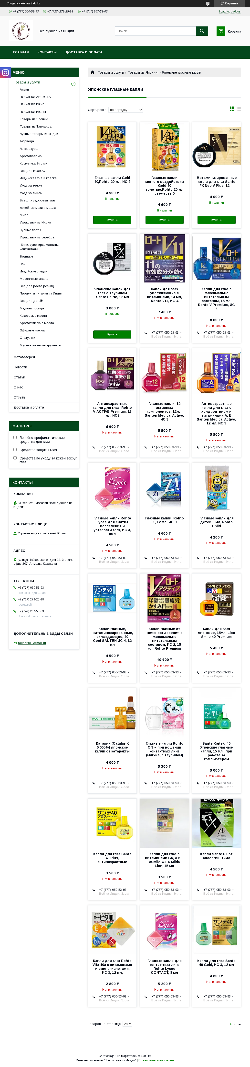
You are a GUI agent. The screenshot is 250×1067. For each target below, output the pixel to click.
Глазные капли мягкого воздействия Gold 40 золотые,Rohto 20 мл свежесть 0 (164, 185)
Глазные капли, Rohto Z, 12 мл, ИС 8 (164, 520)
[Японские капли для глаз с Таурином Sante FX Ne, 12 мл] (112, 258)
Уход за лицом (31, 193)
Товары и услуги (111, 72)
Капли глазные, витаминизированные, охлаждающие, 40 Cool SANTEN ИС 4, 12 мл (112, 636)
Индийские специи (33, 271)
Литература (29, 149)
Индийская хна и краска (38, 178)
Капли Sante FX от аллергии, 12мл (216, 856)
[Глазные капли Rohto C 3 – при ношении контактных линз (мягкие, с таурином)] (164, 712)
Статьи (19, 377)
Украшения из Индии (35, 222)
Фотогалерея (24, 357)
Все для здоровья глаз (37, 200)
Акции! (25, 89)
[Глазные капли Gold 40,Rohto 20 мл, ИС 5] (112, 146)
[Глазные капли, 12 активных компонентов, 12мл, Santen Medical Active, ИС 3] (164, 372)
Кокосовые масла (33, 315)
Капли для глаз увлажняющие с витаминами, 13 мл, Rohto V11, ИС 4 (164, 295)
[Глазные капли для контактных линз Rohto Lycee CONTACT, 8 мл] (164, 929)
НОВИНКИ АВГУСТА (35, 97)
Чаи (22, 264)
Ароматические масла (37, 323)
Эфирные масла (32, 330)
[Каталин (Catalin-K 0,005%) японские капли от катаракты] (112, 712)
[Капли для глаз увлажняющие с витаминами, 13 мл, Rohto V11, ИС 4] (164, 258)
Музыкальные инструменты (40, 345)
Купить (112, 220)
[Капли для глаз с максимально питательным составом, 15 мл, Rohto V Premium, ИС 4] (216, 258)
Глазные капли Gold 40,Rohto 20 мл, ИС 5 (112, 180)
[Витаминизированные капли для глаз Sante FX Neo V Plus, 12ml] (216, 146)
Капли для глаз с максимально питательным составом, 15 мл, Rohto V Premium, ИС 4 (216, 299)
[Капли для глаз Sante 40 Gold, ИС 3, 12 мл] (216, 929)
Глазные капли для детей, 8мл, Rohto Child (216, 522)
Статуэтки (27, 338)
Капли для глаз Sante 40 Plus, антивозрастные (112, 858)
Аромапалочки (31, 156)
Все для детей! (31, 301)
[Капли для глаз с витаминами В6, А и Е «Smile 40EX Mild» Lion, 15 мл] (164, 823)
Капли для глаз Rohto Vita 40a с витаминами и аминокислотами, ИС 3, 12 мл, (112, 966)
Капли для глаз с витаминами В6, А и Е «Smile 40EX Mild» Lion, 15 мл (164, 860)
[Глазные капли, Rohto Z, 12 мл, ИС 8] (164, 487)
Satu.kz (146, 1056)
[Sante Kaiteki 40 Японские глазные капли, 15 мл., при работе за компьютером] (216, 712)
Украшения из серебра (37, 237)
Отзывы (20, 397)
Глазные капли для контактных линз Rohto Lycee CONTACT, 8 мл (164, 966)
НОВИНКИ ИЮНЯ (33, 112)
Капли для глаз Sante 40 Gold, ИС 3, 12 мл (216, 963)
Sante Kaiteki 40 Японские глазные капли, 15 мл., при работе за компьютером (216, 751)
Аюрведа (27, 141)
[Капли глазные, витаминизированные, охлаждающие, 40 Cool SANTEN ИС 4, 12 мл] (112, 598)
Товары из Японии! (143, 72)
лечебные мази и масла (38, 208)
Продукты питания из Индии (41, 293)
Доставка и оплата (83, 52)
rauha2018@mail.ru (32, 643)
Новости (20, 367)
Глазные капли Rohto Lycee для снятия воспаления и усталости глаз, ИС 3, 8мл (112, 526)
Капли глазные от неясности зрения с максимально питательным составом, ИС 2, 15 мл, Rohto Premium (164, 638)
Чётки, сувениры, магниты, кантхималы (39, 247)
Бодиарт (26, 256)
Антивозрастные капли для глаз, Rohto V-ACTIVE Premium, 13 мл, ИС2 (112, 409)
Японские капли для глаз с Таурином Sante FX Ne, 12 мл (112, 293)
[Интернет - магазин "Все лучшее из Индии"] (21, 40)
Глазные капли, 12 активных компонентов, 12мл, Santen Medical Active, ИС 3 (164, 411)
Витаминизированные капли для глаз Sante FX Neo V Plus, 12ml (216, 182)
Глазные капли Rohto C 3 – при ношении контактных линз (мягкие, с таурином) (164, 749)
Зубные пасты (30, 230)
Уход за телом (31, 185)
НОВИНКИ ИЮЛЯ (32, 104)
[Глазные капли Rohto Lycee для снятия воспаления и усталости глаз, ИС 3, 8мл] (112, 487)
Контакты (47, 52)
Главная (21, 52)
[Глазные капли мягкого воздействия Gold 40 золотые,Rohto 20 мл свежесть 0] (164, 146)
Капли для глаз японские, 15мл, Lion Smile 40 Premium (216, 633)
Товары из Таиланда (36, 126)
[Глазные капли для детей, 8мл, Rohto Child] (216, 487)
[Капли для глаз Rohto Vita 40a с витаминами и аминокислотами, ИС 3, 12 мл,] (112, 929)
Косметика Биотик (33, 163)
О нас (18, 387)
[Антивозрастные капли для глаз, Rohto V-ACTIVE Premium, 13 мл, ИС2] (112, 372)
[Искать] (202, 31)
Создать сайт (16, 3)
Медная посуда (32, 308)
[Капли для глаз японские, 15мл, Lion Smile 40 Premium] (216, 598)
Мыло (24, 215)
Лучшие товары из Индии (39, 134)
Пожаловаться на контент (156, 1060)
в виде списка (239, 109)
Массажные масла (34, 279)
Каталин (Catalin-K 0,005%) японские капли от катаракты (112, 747)
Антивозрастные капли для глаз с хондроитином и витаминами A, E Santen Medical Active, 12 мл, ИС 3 (216, 413)
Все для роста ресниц (37, 286)
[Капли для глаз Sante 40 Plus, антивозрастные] (112, 823)
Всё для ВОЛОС (32, 171)
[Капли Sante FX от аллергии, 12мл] (216, 823)
